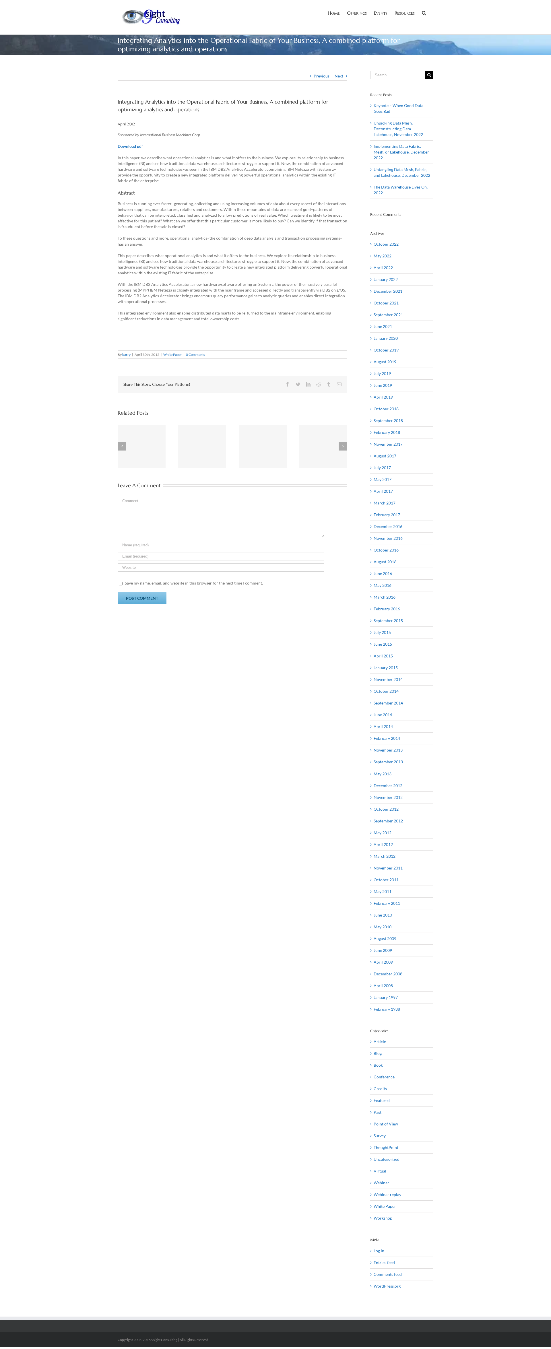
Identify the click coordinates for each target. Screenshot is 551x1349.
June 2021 (383, 326)
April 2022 (383, 267)
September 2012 (388, 820)
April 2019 (383, 397)
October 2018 (386, 408)
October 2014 (386, 691)
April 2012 (383, 844)
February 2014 (387, 738)
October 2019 (386, 350)
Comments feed (388, 1274)
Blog (378, 1053)
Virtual (380, 1171)
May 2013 (382, 773)
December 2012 (388, 785)
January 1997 (386, 997)
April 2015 (383, 655)
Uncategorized (386, 1159)
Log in (379, 1250)
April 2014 (383, 726)
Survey (380, 1135)
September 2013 (388, 761)
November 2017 (388, 444)
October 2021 (386, 302)
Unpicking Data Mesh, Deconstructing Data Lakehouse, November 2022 (398, 129)
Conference (384, 1076)
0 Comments (195, 354)
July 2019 (382, 373)
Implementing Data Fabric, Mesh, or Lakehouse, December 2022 (401, 152)
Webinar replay (387, 1194)
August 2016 (385, 561)
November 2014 (388, 679)
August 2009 (385, 938)
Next (339, 75)
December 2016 (388, 526)
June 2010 (383, 915)
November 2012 (388, 797)
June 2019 (383, 385)
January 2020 (386, 338)
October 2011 (386, 879)
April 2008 (383, 985)
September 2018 (388, 420)
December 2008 (388, 973)
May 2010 (382, 926)
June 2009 (383, 950)
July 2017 (382, 467)
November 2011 (388, 867)
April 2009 (383, 962)
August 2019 (385, 361)
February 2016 (387, 608)
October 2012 (386, 809)
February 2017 (387, 514)
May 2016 (382, 585)
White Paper (172, 354)
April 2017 (383, 491)
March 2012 (384, 856)
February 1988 (387, 1009)
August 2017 (385, 455)
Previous (321, 75)
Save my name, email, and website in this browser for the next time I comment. (194, 583)
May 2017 (382, 479)
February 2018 (387, 432)
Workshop (383, 1218)
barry (126, 354)
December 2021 (388, 291)
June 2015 (383, 644)
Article (380, 1041)
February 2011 (387, 903)
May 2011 (382, 891)
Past (377, 1112)
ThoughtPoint (386, 1147)
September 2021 (388, 314)
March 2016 (384, 597)
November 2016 (388, 538)
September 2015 (388, 620)
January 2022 (386, 279)
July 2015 (382, 632)
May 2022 (382, 255)
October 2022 (386, 244)
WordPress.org (387, 1286)
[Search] (424, 12)
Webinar (381, 1182)
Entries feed (384, 1262)
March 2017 (384, 502)
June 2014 (383, 714)
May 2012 (382, 832)
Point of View (386, 1123)
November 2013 (388, 750)
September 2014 (388, 702)
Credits (380, 1088)
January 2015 (386, 667)
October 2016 (386, 550)
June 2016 (383, 573)
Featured (382, 1100)
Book (378, 1065)
